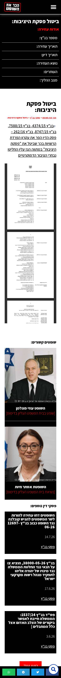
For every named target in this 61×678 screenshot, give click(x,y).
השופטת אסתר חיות (30, 486)
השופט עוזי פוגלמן (30, 408)
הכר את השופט (49, 117)
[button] (53, 7)
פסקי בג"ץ (35, 117)
